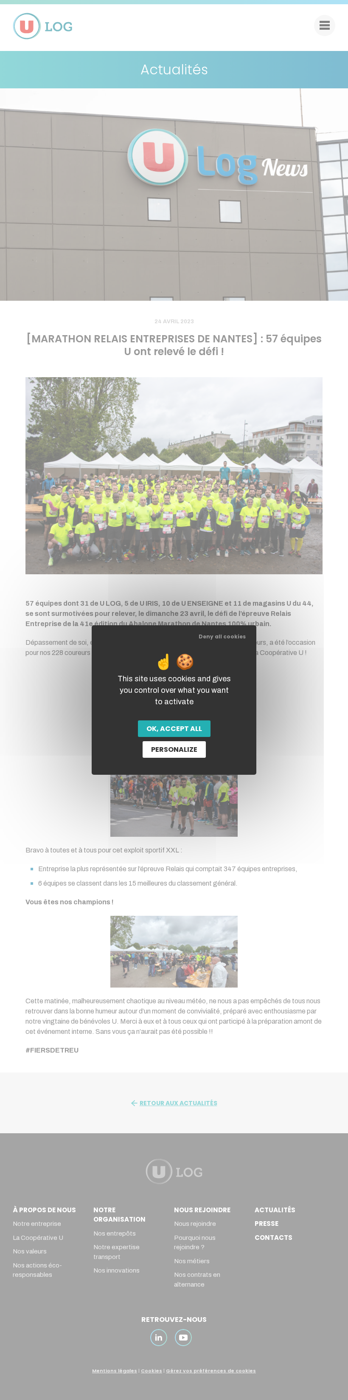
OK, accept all (174, 729)
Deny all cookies (222, 636)
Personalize (174, 749)
